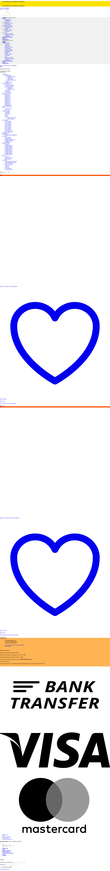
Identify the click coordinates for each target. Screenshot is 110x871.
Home (1, 65)
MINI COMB (8, 137)
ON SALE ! (7, 19)
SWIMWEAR (8, 75)
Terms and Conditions (7, 839)
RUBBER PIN (8, 105)
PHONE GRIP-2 (8, 146)
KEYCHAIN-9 (8, 130)
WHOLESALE (8, 646)
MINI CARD (7, 159)
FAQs (4, 62)
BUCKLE (7, 144)
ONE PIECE (10, 79)
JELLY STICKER (9, 163)
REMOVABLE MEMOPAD (11, 135)
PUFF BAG (7, 91)
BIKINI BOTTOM (11, 76)
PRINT (6, 29)
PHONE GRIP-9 (8, 154)
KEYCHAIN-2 (8, 122)
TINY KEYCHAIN (9, 131)
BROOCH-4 (8, 98)
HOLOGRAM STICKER (10, 162)
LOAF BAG (7, 90)
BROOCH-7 (8, 101)
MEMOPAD (7, 28)
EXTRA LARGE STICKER (11, 161)
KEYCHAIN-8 (8, 129)
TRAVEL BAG (8, 92)
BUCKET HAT (8, 108)
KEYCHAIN (7, 24)
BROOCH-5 (8, 99)
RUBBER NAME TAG (10, 139)
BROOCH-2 (8, 96)
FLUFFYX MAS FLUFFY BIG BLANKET (9, 635)
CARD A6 (7, 156)
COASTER (7, 113)
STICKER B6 (8, 168)
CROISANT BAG (9, 84)
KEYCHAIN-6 (8, 127)
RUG (6, 115)
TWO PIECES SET (12, 80)
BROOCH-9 (8, 104)
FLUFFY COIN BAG (9, 85)
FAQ (4, 835)
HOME (4, 17)
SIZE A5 (7, 166)
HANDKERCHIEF (12, 117)
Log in (10, 867)
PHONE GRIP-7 (8, 152)
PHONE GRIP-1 (8, 145)
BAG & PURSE (8, 30)
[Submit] (0, 174)
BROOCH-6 (8, 100)
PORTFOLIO (5, 39)
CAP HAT (7, 109)
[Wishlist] (0, 519)
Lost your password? (4, 869)
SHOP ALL (7, 21)
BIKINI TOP (10, 77)
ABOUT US (5, 834)
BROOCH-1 (8, 95)
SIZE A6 (7, 167)
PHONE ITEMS (8, 25)
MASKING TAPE (9, 26)
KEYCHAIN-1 (8, 121)
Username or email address (6, 862)
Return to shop (6, 42)
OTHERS (7, 36)
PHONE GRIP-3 (8, 147)
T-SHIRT (7, 81)
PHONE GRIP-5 (8, 150)
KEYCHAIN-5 (8, 125)
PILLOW (7, 114)
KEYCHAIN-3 (8, 123)
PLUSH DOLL (8, 138)
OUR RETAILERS (7, 837)
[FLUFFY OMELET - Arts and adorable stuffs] (4, 9)
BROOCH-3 (8, 97)
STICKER (7, 22)
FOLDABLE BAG (9, 87)
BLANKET (7, 112)
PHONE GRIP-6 (8, 151)
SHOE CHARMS (9, 140)
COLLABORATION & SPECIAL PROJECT (14, 645)
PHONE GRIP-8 (8, 153)
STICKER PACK (9, 169)
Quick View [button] (2, 401)
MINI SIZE (10, 88)
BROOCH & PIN (9, 23)
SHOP (4, 18)
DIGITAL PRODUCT (9, 34)
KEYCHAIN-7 (8, 128)
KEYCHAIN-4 (8, 124)
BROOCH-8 (8, 103)
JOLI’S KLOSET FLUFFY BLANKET (8, 403)
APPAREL (7, 31)
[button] (4, 25)
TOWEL (7, 116)
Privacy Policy (6, 838)
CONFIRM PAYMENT (8, 37)
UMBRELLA (8, 142)
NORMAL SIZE (11, 89)
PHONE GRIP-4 (8, 148)
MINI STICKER (8, 164)
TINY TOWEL (11, 119)
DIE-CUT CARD (9, 158)
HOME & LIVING (9, 33)
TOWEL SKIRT (8, 82)
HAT (6, 32)
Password (2, 864)
